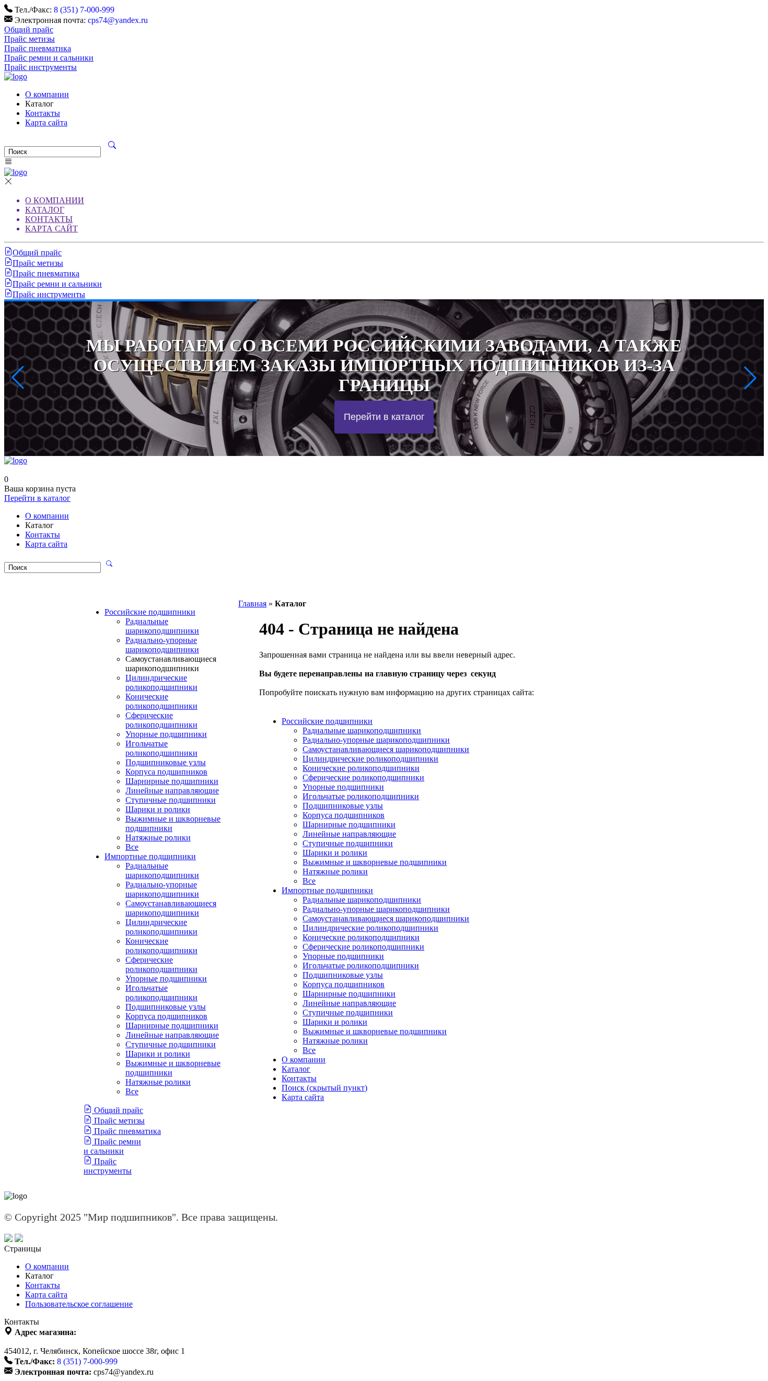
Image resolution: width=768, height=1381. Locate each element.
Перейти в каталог (37, 498)
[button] (750, 377)
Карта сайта (46, 122)
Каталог (296, 1068)
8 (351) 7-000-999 (84, 9)
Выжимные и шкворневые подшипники (374, 862)
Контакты (42, 113)
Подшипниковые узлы (165, 762)
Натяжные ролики (158, 837)
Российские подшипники (149, 611)
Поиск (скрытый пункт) (324, 1087)
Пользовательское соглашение (79, 1304)
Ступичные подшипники (170, 799)
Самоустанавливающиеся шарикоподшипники (170, 908)
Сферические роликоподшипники (161, 720)
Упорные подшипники (166, 734)
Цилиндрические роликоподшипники (161, 682)
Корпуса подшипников (166, 771)
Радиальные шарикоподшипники (162, 626)
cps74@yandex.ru (118, 20)
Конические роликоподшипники (161, 701)
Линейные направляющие (172, 790)
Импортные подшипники (150, 856)
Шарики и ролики (157, 809)
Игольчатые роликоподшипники (161, 748)
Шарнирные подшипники (171, 781)
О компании (47, 94)
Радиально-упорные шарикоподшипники (162, 645)
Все (131, 846)
